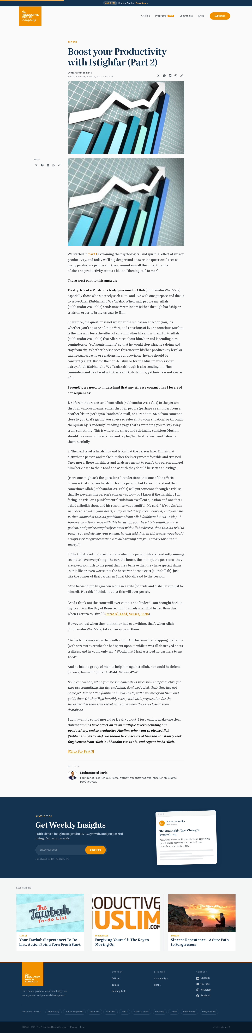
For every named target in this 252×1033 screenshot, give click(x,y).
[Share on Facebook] (164, 75)
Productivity (53, 1011)
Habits (125, 1011)
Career (174, 1011)
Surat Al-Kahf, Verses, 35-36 (127, 613)
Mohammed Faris (81, 73)
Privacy (73, 1027)
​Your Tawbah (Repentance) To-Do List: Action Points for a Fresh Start (50, 942)
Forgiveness (102, 936)
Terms (82, 1027)
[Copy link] (181, 75)
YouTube (205, 984)
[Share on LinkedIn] (170, 75)
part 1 (92, 254)
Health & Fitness (141, 1011)
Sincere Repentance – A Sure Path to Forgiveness (200, 942)
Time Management (74, 1011)
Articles (145, 16)
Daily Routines (209, 1011)
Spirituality (94, 1011)
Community (186, 16)
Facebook (205, 995)
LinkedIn (205, 978)
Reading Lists (119, 991)
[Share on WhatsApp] (175, 75)
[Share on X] (158, 75)
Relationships (189, 1011)
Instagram (205, 990)
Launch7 (226, 1027)
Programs (164, 16)
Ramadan (110, 1011)
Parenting (159, 1011)
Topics (115, 985)
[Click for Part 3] (81, 751)
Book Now (141, 3)
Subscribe (219, 16)
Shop (201, 16)
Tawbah (72, 42)
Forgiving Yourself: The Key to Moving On (122, 942)
